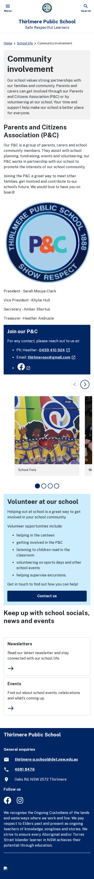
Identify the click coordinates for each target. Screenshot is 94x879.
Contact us (47, 596)
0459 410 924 (54, 350)
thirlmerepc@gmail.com (52, 357)
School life (25, 43)
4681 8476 (25, 769)
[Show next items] (84, 384)
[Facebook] (7, 803)
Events (14, 683)
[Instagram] (20, 803)
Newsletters (20, 643)
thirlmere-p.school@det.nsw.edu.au (46, 759)
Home (8, 43)
